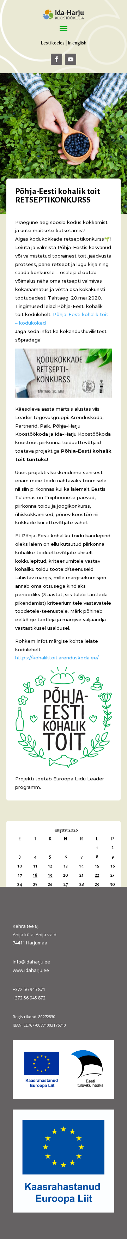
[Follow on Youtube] (70, 59)
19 (50, 875)
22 (97, 875)
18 (35, 875)
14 (81, 866)
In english (77, 43)
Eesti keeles (53, 43)
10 (19, 866)
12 (50, 866)
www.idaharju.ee (31, 970)
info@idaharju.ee (31, 962)
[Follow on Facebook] (56, 59)
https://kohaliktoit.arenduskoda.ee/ (57, 657)
